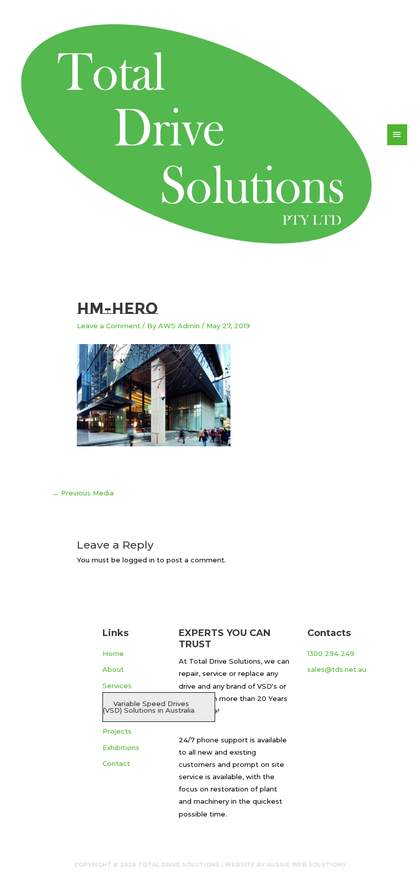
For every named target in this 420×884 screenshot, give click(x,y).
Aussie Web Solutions (306, 864)
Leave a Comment (108, 326)
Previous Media (83, 493)
